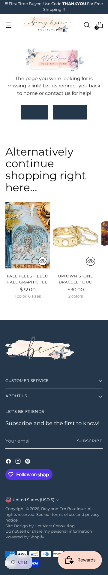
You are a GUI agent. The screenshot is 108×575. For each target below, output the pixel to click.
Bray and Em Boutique (63, 509)
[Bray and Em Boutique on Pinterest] (28, 462)
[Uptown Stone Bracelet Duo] (75, 235)
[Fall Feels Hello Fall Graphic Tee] (27, 235)
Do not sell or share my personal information (48, 531)
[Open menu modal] (8, 25)
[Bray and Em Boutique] (47, 25)
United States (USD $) (33, 500)
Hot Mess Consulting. (55, 526)
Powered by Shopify (24, 537)
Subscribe (90, 441)
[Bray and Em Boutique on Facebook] (9, 462)
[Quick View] (42, 261)
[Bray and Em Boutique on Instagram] (18, 462)
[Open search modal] (86, 25)
